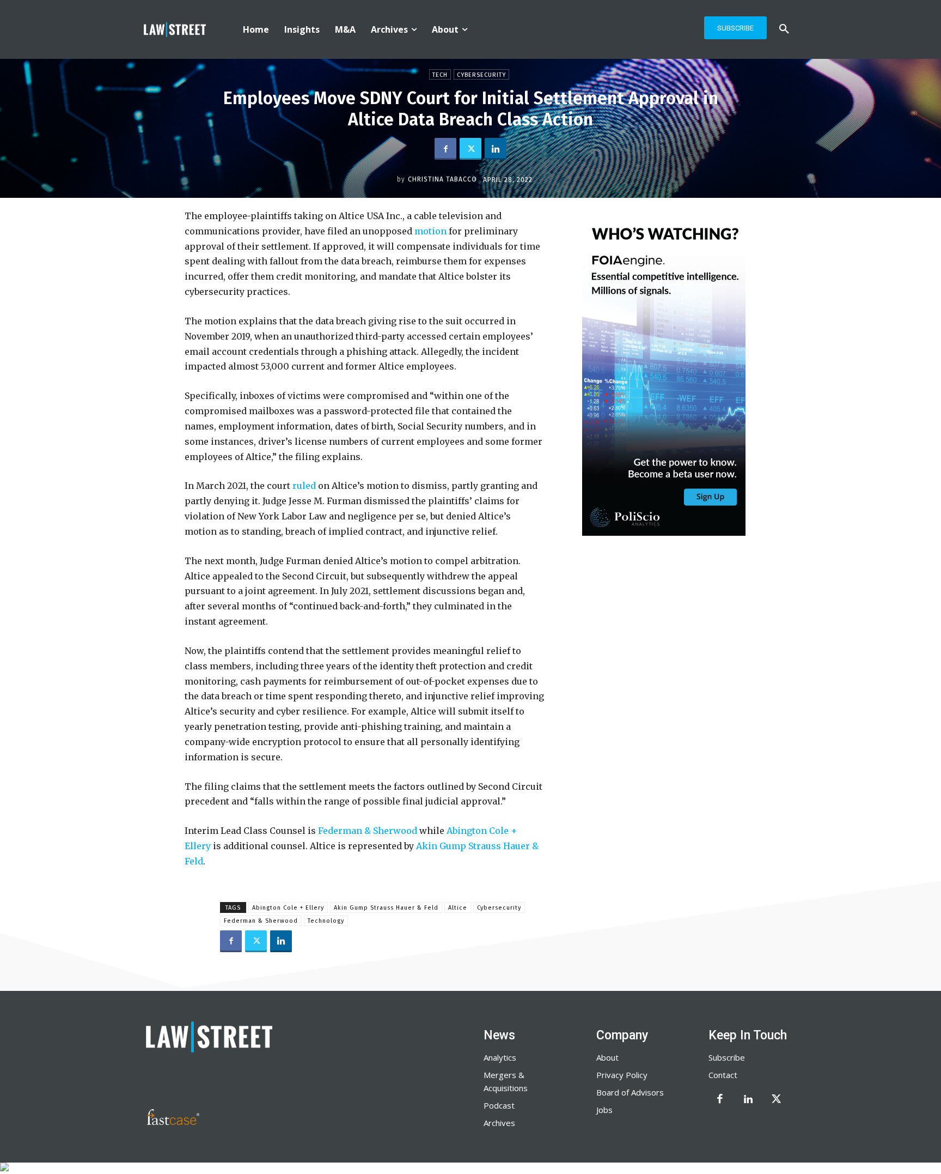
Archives (499, 1122)
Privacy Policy (621, 1074)
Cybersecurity (481, 74)
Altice (457, 907)
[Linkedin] (495, 149)
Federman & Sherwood (366, 830)
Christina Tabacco (442, 179)
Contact (722, 1074)
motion (429, 231)
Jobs (604, 1109)
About (607, 1057)
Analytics (500, 1057)
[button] (784, 29)
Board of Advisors (630, 1092)
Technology (326, 920)
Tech (440, 74)
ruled (303, 485)
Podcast (499, 1105)
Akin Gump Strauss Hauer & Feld (386, 907)
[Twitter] (470, 149)
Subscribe (726, 1057)
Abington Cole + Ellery (288, 907)
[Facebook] (445, 149)
